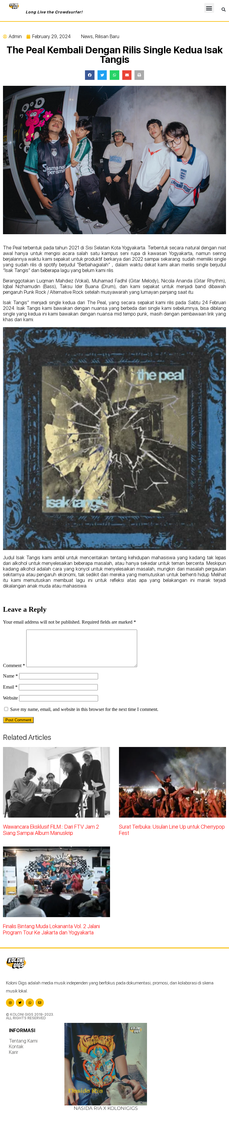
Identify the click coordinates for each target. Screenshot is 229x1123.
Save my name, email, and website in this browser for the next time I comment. (84, 709)
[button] (209, 8)
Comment (14, 665)
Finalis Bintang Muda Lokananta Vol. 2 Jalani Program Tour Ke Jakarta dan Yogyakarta (51, 929)
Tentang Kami (23, 1041)
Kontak (16, 1046)
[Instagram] (10, 1002)
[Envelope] (39, 1002)
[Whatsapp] (30, 1002)
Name (10, 675)
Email (10, 686)
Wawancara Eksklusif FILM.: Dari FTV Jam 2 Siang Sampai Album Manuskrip (51, 830)
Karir (13, 1052)
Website (10, 697)
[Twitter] (20, 1002)
